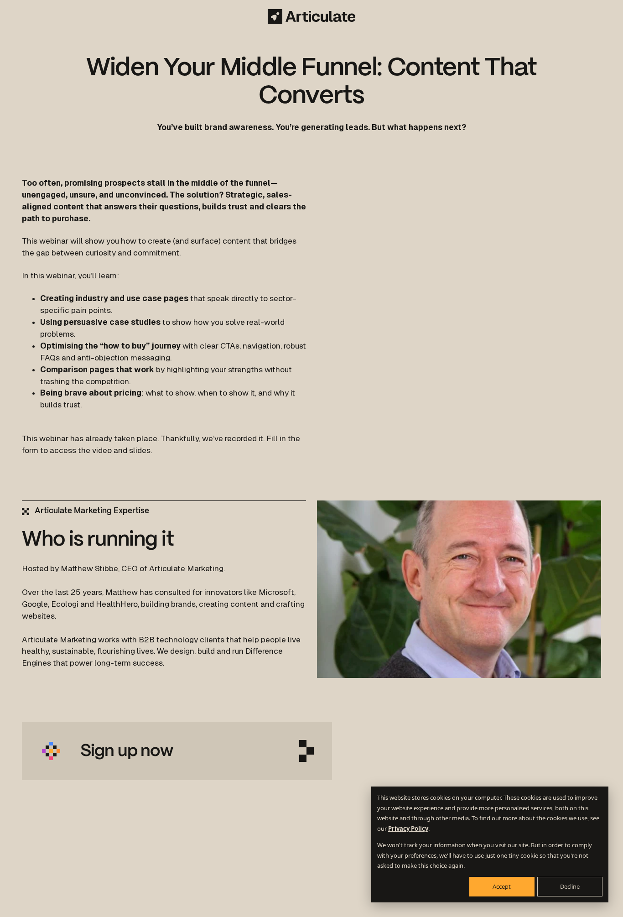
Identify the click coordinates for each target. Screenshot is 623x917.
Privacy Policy (408, 828)
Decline (570, 886)
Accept (502, 886)
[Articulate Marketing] (312, 16)
